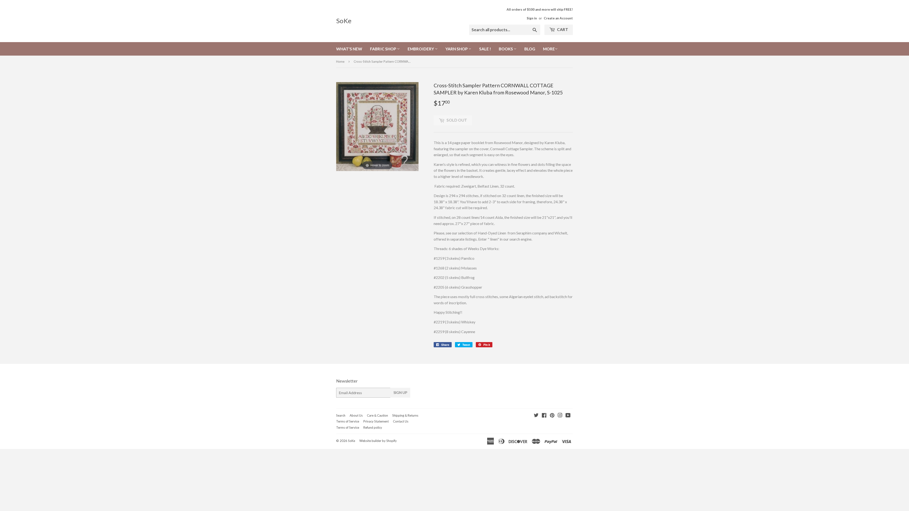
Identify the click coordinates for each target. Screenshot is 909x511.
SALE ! (485, 48)
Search (340, 415)
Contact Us (400, 421)
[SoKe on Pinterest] (552, 415)
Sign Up (400, 392)
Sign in (532, 18)
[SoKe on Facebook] (544, 415)
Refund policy (372, 427)
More (549, 48)
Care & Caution (377, 415)
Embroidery (421, 48)
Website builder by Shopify (378, 441)
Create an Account (558, 18)
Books (506, 48)
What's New (349, 48)
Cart (562, 29)
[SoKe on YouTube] (568, 415)
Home (340, 61)
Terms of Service (347, 421)
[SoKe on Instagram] (560, 415)
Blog (529, 48)
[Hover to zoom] (377, 126)
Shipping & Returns (405, 415)
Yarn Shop (457, 48)
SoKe (344, 21)
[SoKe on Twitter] (536, 415)
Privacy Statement (376, 421)
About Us (356, 415)
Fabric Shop (383, 48)
